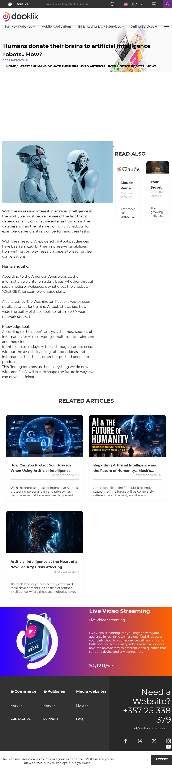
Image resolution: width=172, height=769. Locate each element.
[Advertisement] (86, 108)
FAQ (79, 719)
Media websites (91, 691)
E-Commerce (23, 691)
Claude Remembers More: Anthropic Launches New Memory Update (128, 186)
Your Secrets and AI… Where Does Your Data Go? (157, 185)
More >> (16, 706)
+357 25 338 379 (147, 715)
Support (50, 719)
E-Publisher (54, 691)
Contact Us (20, 719)
